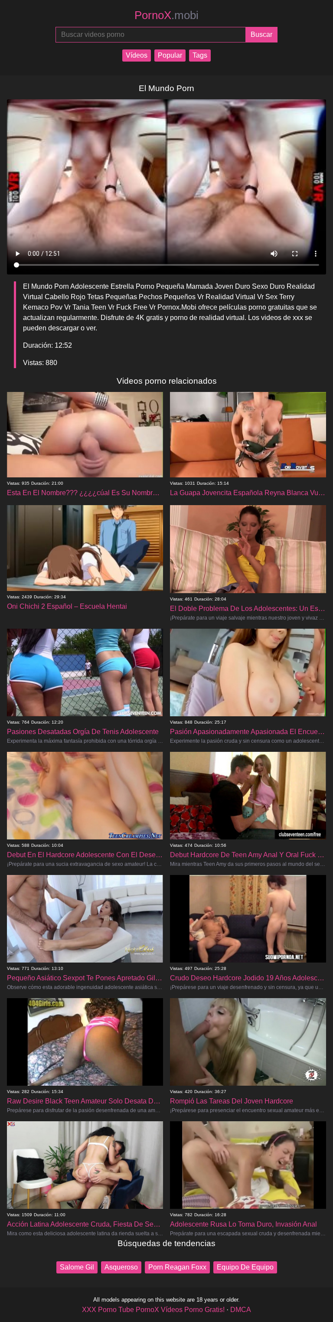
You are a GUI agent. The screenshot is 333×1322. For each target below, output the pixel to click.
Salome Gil (77, 1267)
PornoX (166, 15)
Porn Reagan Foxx (177, 1267)
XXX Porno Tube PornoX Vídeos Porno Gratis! (153, 1309)
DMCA (240, 1309)
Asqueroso (121, 1267)
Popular (170, 55)
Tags (200, 55)
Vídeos (136, 55)
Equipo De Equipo (245, 1267)
